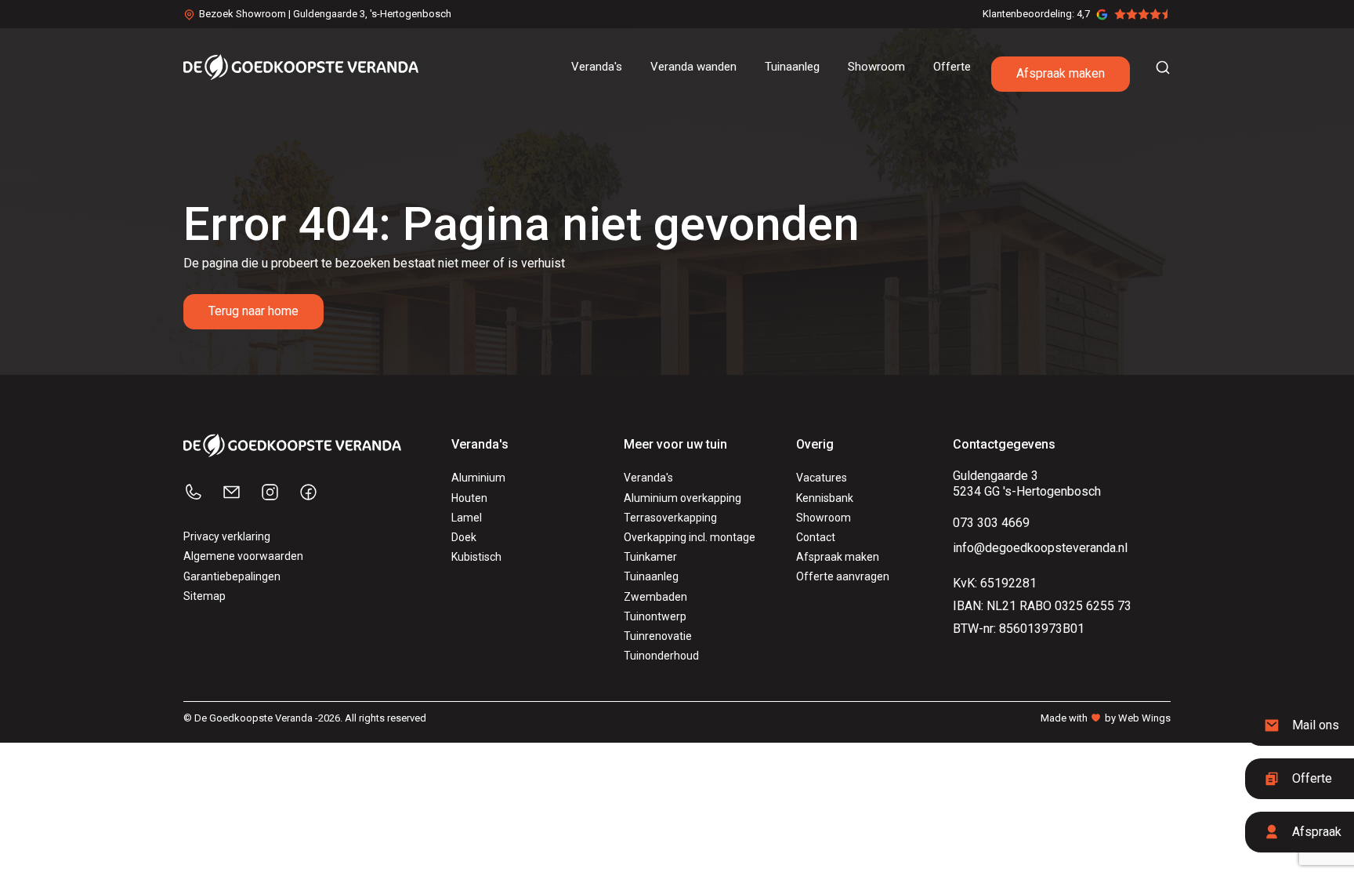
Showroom (823, 517)
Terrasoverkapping (670, 517)
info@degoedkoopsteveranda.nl (1040, 547)
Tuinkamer (650, 557)
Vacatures (821, 477)
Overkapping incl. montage (689, 537)
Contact (815, 537)
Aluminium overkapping (682, 498)
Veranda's (648, 477)
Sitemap (204, 596)
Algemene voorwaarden (243, 556)
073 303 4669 (991, 522)
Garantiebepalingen (232, 576)
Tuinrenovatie (658, 636)
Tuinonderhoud (661, 655)
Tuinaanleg (651, 576)
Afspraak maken (1060, 73)
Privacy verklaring (226, 536)
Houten (469, 498)
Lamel (466, 517)
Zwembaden (655, 597)
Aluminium (478, 477)
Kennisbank (824, 498)
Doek (463, 537)
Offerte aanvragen (842, 576)
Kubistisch (476, 557)
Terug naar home (253, 311)
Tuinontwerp (655, 616)
